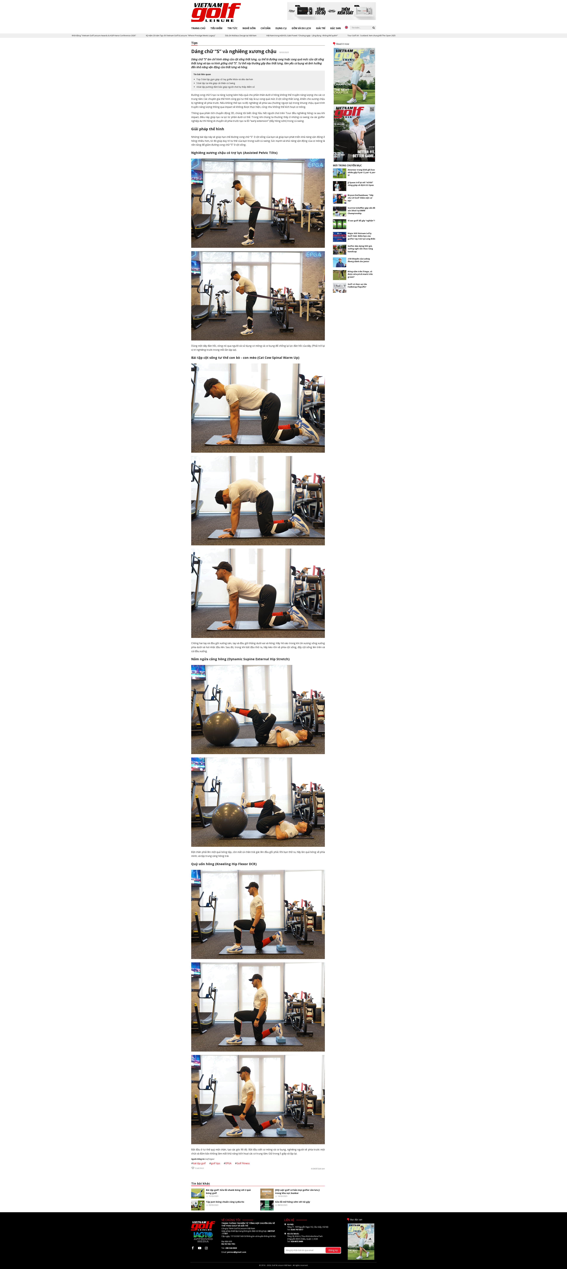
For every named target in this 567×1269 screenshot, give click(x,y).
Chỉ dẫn (266, 28)
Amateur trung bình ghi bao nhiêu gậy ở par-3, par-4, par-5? (362, 172)
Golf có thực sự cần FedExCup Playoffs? (357, 285)
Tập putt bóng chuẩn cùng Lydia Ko (225, 1201)
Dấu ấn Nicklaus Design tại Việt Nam (87, 35)
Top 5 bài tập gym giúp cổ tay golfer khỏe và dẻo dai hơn (224, 79)
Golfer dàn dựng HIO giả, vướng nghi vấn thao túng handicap (360, 249)
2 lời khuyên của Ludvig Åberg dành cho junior (359, 260)
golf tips (215, 1163)
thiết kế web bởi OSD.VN (283, 1267)
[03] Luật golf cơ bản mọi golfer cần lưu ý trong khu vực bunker (297, 1191)
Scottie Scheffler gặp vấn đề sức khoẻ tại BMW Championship (361, 211)
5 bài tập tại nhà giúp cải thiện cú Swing (215, 83)
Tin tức (232, 28)
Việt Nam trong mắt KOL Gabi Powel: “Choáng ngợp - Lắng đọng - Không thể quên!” (148, 35)
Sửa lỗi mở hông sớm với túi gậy (292, 1201)
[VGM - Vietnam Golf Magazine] (216, 12)
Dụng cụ (281, 28)
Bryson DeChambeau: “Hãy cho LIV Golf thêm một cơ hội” (360, 198)
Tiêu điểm (216, 28)
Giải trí (320, 28)
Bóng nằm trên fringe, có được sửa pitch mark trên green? (360, 274)
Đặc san (335, 28)
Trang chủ (198, 28)
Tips (194, 43)
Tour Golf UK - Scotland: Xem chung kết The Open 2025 (218, 35)
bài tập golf (199, 1163)
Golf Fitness (243, 1163)
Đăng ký (333, 1250)
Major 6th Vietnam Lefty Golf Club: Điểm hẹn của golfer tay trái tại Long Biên (361, 236)
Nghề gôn (249, 28)
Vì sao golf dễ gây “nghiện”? (361, 220)
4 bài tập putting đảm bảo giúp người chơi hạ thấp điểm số (225, 86)
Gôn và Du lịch (301, 28)
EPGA (228, 1163)
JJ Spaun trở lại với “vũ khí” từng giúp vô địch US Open (361, 183)
